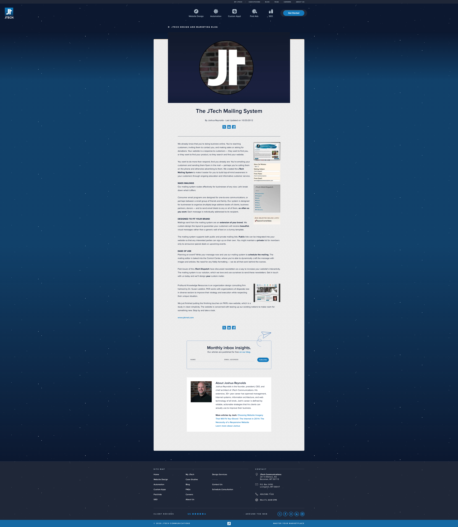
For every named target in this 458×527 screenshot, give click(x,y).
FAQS (277, 2)
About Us (190, 499)
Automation (215, 16)
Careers (189, 494)
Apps (234, 16)
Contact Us (217, 484)
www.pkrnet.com (186, 318)
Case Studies (192, 479)
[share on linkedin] (229, 127)
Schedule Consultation (222, 489)
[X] (280, 514)
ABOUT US (300, 2)
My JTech (190, 474)
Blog (188, 484)
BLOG (267, 2)
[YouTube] (291, 514)
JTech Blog (195, 27)
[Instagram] (302, 514)
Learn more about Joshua (228, 426)
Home (156, 474)
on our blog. (245, 352)
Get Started (293, 13)
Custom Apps (160, 489)
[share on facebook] (234, 127)
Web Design (196, 16)
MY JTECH (238, 2)
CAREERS (287, 2)
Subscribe (263, 360)
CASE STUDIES (254, 2)
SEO (271, 16)
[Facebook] (285, 514)
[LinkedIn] (296, 514)
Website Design (161, 479)
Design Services (219, 474)
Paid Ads (254, 16)
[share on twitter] (224, 127)
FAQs (188, 489)
